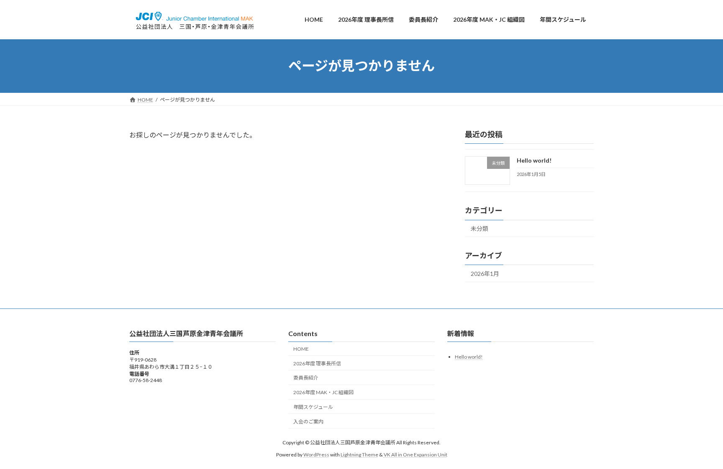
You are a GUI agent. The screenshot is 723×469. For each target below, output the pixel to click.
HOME (301, 349)
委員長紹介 (305, 378)
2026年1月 (485, 273)
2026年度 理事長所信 (317, 363)
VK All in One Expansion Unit (415, 454)
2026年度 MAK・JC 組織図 (323, 393)
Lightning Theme (359, 454)
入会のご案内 (308, 421)
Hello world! (534, 160)
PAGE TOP (698, 447)
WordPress (316, 454)
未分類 (479, 228)
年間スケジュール (313, 407)
